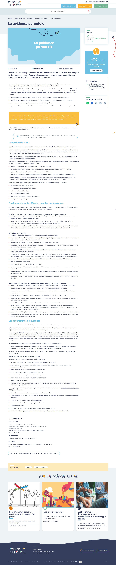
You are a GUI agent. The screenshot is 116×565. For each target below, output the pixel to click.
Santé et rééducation (19, 18)
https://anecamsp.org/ (15, 446)
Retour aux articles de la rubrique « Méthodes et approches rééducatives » (34, 453)
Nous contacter (101, 6)
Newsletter (103, 551)
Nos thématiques (68, 6)
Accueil (10, 18)
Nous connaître (85, 6)
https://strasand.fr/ (14, 432)
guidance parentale (40, 467)
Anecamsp (31, 90)
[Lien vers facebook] (107, 2)
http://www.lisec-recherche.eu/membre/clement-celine (31, 430)
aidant (28, 467)
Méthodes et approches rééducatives (37, 18)
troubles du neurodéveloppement (70, 388)
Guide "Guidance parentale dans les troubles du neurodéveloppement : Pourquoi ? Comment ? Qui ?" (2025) (97, 87)
